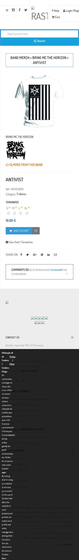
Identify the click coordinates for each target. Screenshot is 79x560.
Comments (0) (39, 271)
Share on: (12, 254)
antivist (39, 62)
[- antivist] (39, 101)
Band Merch (19, 57)
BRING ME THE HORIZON (49, 57)
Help (56, 10)
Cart (57, 17)
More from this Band (27, 165)
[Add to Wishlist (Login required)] (36, 230)
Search (41, 41)
